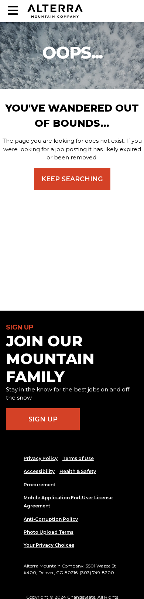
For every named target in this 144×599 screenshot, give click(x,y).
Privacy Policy (41, 458)
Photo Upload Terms (48, 532)
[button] (13, 11)
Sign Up (43, 419)
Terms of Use (78, 458)
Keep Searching (72, 179)
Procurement (39, 484)
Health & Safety (77, 471)
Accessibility (39, 471)
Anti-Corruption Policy (51, 519)
